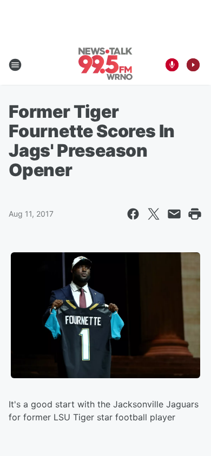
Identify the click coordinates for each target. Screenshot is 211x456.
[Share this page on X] (153, 214)
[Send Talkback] (172, 64)
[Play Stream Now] (193, 64)
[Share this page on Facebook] (133, 214)
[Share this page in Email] (174, 214)
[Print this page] (194, 214)
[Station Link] (105, 65)
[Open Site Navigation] (15, 64)
